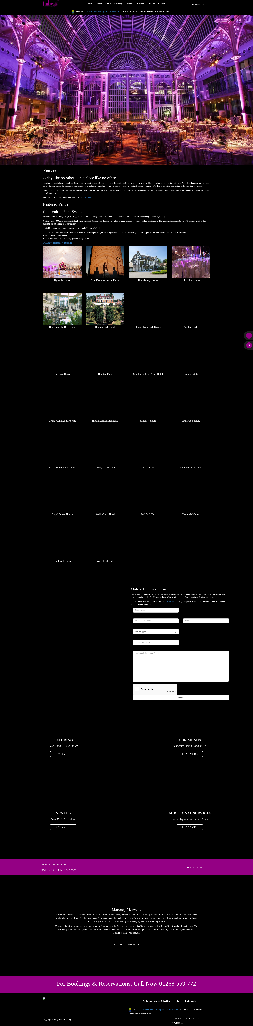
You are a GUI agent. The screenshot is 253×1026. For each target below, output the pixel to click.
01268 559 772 (198, 4)
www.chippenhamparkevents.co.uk (57, 243)
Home (90, 3)
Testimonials (190, 1001)
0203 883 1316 (89, 198)
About (99, 3)
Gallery (140, 3)
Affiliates (151, 3)
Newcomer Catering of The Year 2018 (103, 11)
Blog (178, 1001)
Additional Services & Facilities (157, 1001)
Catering (118, 3)
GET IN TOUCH (194, 867)
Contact (161, 3)
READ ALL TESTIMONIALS (126, 945)
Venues (108, 3)
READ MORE (63, 753)
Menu (129, 3)
